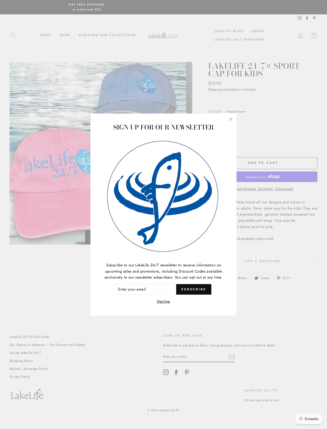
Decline (163, 301)
